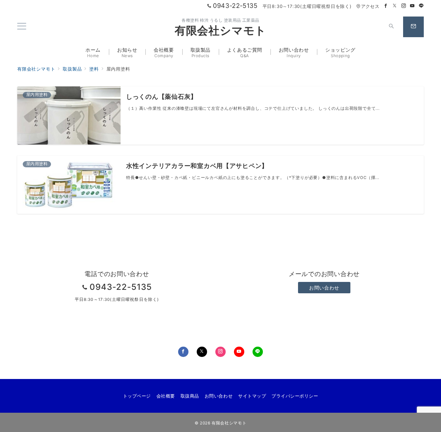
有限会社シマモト (220, 30)
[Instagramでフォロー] (403, 6)
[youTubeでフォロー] (239, 352)
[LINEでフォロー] (421, 6)
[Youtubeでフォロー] (412, 6)
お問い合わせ (324, 288)
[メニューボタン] (21, 26)
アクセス (370, 6)
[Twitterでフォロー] (394, 6)
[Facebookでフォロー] (385, 6)
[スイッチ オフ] (391, 26)
